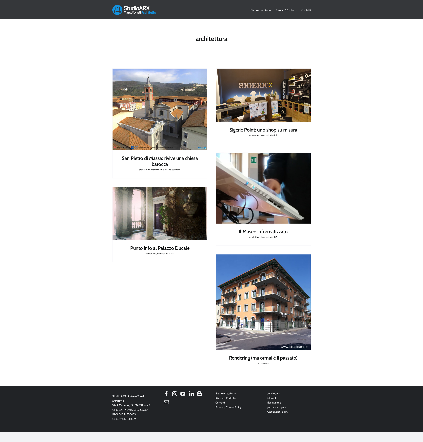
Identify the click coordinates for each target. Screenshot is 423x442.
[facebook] (166, 393)
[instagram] (174, 393)
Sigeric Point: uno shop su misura (263, 130)
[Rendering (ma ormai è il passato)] (263, 302)
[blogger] (199, 393)
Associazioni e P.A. (159, 113)
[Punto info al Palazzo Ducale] (160, 213)
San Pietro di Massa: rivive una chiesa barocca (160, 161)
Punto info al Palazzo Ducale (159, 248)
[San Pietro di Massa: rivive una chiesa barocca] (160, 109)
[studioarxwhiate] (134, 6)
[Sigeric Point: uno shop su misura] (263, 95)
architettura (144, 113)
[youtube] (182, 393)
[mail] (166, 402)
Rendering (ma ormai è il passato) (263, 358)
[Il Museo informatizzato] (263, 188)
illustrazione (174, 113)
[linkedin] (191, 393)
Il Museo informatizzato (263, 232)
